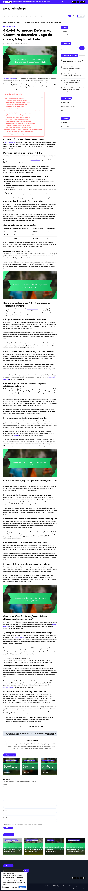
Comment (6, 784)
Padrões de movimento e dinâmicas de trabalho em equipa (20, 123)
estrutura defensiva (8, 687)
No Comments (24, 43)
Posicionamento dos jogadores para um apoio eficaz (18, 121)
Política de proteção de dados (60, 885)
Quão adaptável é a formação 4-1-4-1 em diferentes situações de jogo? (23, 129)
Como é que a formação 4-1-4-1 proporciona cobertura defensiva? (22, 110)
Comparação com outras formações (15, 106)
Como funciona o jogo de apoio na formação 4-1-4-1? (18, 119)
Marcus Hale (33, 740)
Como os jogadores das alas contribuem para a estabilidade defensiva (23, 115)
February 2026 (66, 122)
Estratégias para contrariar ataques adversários (18, 117)
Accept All (22, 887)
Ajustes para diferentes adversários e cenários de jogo (19, 131)
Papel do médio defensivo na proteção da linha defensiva (20, 114)
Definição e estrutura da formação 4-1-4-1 (16, 100)
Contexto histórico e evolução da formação (16, 104)
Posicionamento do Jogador (69, 110)
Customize (6, 887)
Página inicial (14, 16)
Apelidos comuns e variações (13, 108)
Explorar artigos (24, 16)
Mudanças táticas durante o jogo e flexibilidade (17, 135)
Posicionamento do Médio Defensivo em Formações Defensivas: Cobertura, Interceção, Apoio (73, 82)
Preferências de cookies (79, 888)
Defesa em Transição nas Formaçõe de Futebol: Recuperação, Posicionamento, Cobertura (72, 75)
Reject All (14, 887)
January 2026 (66, 126)
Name (5, 804)
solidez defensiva (35, 160)
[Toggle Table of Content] (41, 96)
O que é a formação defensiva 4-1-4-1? (14, 98)
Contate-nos (33, 16)
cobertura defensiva (32, 309)
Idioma (40, 16)
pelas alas (16, 435)
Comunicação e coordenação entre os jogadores (18, 125)
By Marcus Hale (9, 43)
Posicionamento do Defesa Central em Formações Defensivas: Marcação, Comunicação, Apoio (72, 68)
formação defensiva (10, 78)
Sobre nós (6, 16)
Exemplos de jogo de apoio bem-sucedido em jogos (18, 127)
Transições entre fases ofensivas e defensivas (17, 133)
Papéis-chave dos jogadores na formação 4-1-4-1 (18, 102)
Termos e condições (74, 885)
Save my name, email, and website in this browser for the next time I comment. (23, 824)
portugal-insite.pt (14, 8)
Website (5, 817)
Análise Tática (66, 102)
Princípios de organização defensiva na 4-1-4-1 (17, 112)
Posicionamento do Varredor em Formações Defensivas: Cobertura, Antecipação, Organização (74, 89)
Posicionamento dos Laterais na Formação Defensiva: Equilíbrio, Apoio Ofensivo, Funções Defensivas (73, 61)
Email (5, 811)
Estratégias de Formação (9, 26)
